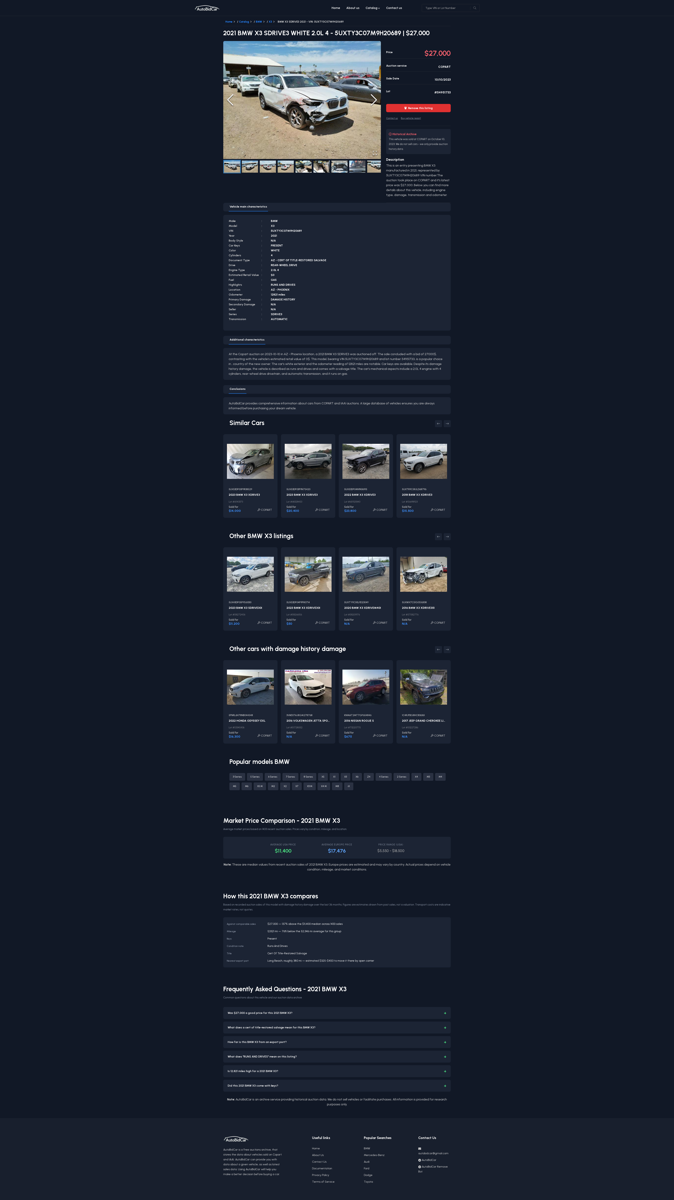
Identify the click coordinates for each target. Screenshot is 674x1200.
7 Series (290, 776)
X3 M (309, 786)
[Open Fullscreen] (375, 153)
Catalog (371, 8)
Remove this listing (418, 108)
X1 (334, 776)
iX (349, 786)
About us (352, 8)
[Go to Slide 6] (321, 166)
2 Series (401, 776)
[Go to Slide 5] (303, 166)
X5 (323, 776)
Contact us (394, 8)
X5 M (260, 786)
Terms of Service (323, 1181)
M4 (440, 776)
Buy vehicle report (411, 118)
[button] (302, 100)
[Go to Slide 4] (286, 166)
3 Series (237, 776)
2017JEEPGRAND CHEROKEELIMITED (427, 720)
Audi (366, 1161)
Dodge (368, 1175)
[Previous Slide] (230, 100)
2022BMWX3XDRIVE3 (360, 494)
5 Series (254, 776)
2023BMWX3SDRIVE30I (245, 607)
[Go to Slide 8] (357, 166)
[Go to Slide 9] (375, 166)
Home (336, 8)
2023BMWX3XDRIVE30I (303, 607)
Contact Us (319, 1161)
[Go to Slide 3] (268, 166)
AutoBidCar (429, 1160)
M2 (273, 786)
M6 (246, 786)
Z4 (368, 776)
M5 (234, 786)
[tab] (248, 207)
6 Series (272, 776)
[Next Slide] (374, 100)
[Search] (474, 8)
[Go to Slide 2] (250, 166)
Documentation (322, 1168)
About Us (318, 1155)
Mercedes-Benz (374, 1155)
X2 (285, 786)
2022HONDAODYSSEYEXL (247, 720)
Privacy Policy (320, 1175)
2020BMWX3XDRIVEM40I (362, 607)
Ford (366, 1168)
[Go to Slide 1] (232, 166)
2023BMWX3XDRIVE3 (244, 494)
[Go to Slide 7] (339, 166)
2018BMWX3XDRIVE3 (417, 494)
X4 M (324, 786)
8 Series (308, 776)
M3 (428, 776)
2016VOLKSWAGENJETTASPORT (309, 720)
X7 (296, 786)
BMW (259, 21)
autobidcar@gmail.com (433, 1153)
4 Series (383, 776)
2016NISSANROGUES (359, 720)
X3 (270, 21)
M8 (337, 786)
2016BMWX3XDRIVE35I (418, 607)
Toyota (368, 1181)
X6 (357, 776)
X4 (416, 776)
